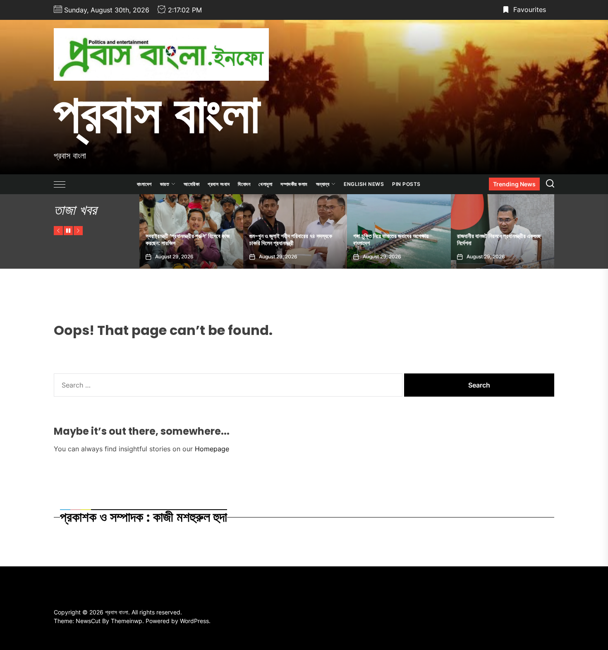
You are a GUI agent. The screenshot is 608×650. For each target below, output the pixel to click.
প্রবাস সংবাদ (219, 184)
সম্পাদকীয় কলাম (294, 184)
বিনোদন (244, 184)
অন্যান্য (323, 184)
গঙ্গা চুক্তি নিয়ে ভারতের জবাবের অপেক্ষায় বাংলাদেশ (331, 239)
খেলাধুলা (265, 184)
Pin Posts (406, 184)
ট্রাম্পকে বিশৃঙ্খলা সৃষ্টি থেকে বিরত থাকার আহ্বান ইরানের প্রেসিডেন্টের (546, 239)
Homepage (212, 449)
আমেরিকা (191, 184)
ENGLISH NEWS (364, 184)
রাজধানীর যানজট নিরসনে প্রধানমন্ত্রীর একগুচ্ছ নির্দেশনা (439, 239)
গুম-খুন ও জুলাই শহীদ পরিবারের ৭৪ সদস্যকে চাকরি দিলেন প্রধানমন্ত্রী (230, 239)
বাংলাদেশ (144, 184)
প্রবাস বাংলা (157, 113)
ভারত (165, 184)
